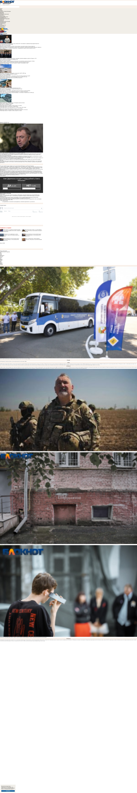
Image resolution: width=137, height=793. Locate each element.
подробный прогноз (3, 251)
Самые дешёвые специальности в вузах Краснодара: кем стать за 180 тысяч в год (13, 76)
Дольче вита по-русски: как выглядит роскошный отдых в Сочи (27, 367)
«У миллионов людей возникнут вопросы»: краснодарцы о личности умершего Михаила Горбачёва (16, 197)
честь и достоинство (31, 201)
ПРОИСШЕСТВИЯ (3, 22)
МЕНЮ (1, 8)
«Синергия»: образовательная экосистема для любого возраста (59, 368)
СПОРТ (1, 24)
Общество (1, 122)
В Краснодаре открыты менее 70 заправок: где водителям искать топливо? (32, 544)
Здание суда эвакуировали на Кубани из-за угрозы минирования (115, 367)
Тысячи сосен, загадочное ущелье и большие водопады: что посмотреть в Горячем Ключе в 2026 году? (17, 92)
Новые (1, 211)
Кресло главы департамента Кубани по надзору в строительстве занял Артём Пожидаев (77, 451)
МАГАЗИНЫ (5, 33)
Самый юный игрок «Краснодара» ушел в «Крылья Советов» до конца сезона (21, 368)
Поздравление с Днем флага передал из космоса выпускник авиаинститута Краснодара (13, 361)
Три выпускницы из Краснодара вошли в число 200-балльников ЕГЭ (11, 77)
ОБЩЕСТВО (2, 19)
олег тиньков (9, 201)
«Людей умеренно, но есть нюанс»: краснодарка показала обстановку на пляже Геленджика (15, 90)
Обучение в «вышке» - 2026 (4, 63)
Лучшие (5, 211)
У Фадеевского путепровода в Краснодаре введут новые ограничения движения (95, 367)
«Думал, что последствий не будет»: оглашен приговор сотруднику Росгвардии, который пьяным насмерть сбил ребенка (19, 195)
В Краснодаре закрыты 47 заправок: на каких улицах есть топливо (11, 105)
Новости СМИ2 (2, 243)
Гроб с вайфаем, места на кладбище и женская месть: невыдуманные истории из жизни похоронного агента (17, 48)
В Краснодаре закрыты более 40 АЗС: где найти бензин (9, 106)
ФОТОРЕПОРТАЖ (3, 25)
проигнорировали (34, 173)
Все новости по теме (3, 45)
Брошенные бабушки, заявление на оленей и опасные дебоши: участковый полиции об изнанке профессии (17, 46)
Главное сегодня (5, 200)
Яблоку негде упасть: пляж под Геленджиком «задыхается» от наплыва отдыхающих (14, 91)
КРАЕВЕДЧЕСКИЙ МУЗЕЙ (4, 14)
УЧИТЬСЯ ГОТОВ (5, 29)
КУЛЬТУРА (2, 15)
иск (18, 201)
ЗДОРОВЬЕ (2, 12)
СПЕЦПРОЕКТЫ (2, 23)
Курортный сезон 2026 (3, 78)
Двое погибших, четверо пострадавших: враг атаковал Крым (9, 367)
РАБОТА (6, 28)
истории (27, 170)
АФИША (1, 10)
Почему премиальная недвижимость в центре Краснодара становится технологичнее (102, 451)
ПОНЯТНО (8, 790)
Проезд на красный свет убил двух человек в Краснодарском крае (78, 368)
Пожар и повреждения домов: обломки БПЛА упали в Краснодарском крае (11, 544)
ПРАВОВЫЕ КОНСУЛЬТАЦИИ (5, 21)
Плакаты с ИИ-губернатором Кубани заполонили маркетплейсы (41, 368)
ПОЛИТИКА (2, 20)
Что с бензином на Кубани (4, 93)
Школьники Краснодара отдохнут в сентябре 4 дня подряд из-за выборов (12, 198)
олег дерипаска (4, 201)
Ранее (9, 211)
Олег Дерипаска (6, 159)
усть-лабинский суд (22, 201)
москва (27, 201)
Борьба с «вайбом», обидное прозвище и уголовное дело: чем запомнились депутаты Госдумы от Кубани (17, 61)
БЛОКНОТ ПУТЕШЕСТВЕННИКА (5, 11)
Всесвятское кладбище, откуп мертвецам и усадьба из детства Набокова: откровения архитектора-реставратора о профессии (20, 47)
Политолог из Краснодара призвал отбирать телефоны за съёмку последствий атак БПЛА (13, 637)
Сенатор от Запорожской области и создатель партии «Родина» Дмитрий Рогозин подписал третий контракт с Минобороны (17, 451)
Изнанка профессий (3, 34)
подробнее (8, 251)
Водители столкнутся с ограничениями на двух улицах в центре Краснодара (37, 637)
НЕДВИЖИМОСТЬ (3, 17)
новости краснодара (15, 201)
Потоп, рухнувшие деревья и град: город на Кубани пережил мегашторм (45, 367)
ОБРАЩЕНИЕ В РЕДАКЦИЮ (4, 18)
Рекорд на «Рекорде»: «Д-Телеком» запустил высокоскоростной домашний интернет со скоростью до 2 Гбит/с (50, 451)
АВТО (1, 9)
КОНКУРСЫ (2, 13)
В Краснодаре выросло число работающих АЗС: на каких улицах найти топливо (13, 107)
